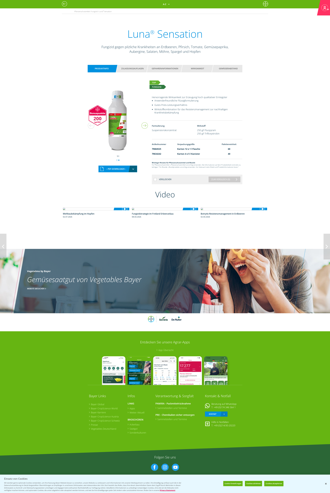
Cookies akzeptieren (274, 483)
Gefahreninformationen (165, 68)
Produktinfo (102, 68)
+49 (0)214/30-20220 (224, 425)
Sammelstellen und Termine (172, 408)
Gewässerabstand (228, 68)
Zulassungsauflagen (132, 68)
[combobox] (117, 169)
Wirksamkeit (197, 68)
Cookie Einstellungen (233, 483)
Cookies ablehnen (253, 483)
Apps (132, 408)
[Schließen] (326, 484)
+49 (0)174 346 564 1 (225, 407)
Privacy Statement (167, 490)
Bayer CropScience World (104, 408)
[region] (165, 484)
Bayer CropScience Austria (105, 416)
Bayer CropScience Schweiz (105, 420)
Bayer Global (97, 404)
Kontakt (212, 414)
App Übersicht (166, 350)
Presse (94, 424)
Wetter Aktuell (137, 412)
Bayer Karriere (98, 412)
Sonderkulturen (138, 432)
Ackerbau (135, 424)
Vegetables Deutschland (103, 428)
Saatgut (134, 428)
